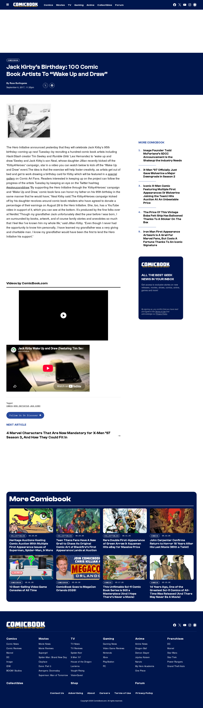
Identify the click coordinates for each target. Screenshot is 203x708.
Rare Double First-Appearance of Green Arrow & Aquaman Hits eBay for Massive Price (124, 544)
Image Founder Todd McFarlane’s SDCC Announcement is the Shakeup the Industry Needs (162, 155)
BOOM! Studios (14, 670)
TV (69, 5)
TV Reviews (76, 648)
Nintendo (107, 652)
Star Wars (172, 652)
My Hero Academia (144, 666)
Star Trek (172, 657)
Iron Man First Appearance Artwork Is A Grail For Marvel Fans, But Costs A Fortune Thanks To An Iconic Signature (162, 238)
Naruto (138, 661)
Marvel (9, 652)
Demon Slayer (142, 652)
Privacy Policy (161, 314)
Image (9, 661)
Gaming (79, 5)
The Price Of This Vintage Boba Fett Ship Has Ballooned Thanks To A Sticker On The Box (163, 217)
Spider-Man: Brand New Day (53, 657)
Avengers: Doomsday (49, 670)
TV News (75, 643)
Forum (119, 5)
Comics (48, 5)
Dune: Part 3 (45, 666)
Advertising (75, 693)
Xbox (105, 657)
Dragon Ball (141, 648)
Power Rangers (175, 661)
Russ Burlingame (18, 83)
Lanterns (75, 666)
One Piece (140, 670)
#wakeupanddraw (17, 187)
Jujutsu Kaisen (142, 657)
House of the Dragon (81, 661)
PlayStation (108, 661)
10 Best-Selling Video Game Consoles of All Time (28, 588)
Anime (90, 5)
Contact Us (57, 693)
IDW (8, 666)
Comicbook (13, 60)
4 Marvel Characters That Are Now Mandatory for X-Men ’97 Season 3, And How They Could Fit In (58, 435)
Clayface (43, 661)
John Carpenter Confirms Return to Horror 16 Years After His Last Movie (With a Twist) (171, 544)
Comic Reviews (14, 648)
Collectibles (104, 5)
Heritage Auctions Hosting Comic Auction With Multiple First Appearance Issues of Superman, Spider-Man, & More (31, 545)
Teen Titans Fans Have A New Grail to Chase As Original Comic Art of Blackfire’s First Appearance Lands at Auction (76, 545)
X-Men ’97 (76, 657)
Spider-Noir (76, 652)
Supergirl (43, 652)
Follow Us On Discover (24, 415)
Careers (104, 693)
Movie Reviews (46, 648)
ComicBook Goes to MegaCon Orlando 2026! (76, 588)
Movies (60, 5)
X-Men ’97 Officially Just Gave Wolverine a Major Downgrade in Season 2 (160, 173)
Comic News (12, 643)
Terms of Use (160, 311)
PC (104, 666)
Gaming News (110, 643)
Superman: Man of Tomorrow (53, 675)
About (91, 693)
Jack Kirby (35, 406)
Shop (74, 683)
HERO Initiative (21, 406)
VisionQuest (77, 675)
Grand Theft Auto (176, 666)
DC (8, 657)
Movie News (45, 643)
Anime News (141, 643)
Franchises (175, 638)
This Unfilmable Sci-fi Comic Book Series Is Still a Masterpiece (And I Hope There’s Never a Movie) (122, 592)
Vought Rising (77, 670)
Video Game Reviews (113, 648)
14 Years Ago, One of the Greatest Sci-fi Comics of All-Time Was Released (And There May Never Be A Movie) (171, 592)
